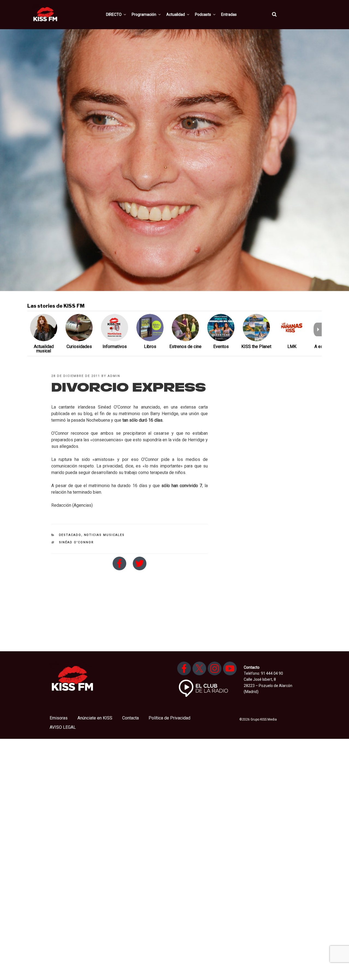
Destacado (70, 535)
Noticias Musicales (104, 535)
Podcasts (203, 14)
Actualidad (175, 14)
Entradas (229, 14)
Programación (144, 14)
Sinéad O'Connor (76, 542)
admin (114, 376)
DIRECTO (114, 14)
